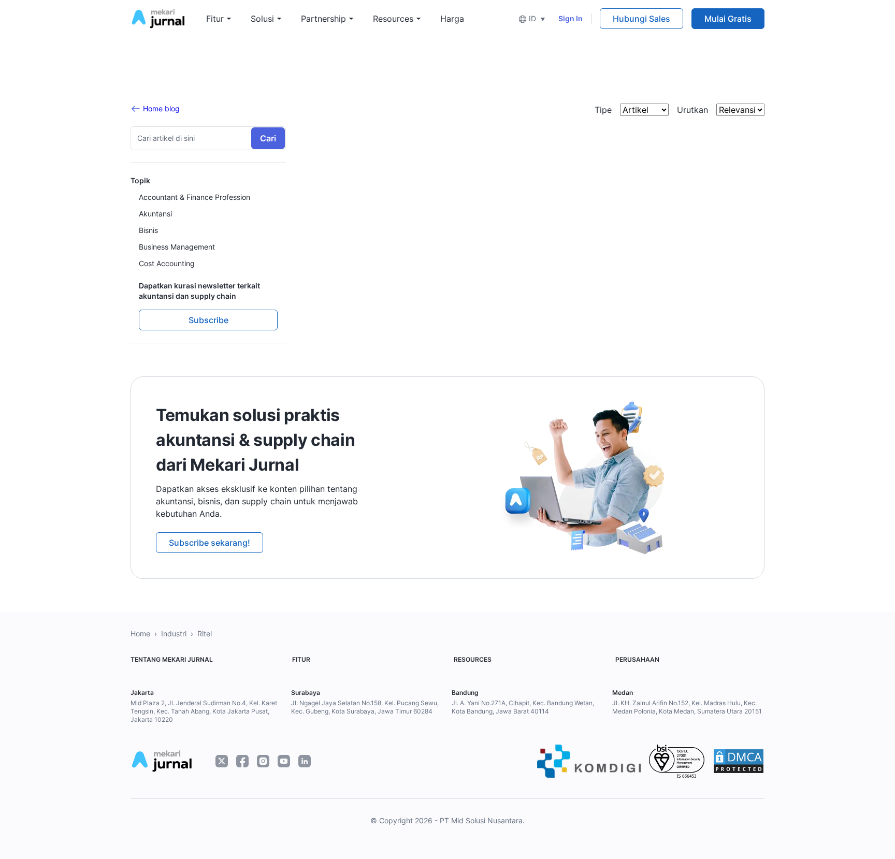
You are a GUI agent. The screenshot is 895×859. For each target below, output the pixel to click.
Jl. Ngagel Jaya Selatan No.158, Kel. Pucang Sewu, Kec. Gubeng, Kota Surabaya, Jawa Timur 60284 (365, 707)
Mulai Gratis (728, 18)
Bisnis (148, 230)
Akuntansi (155, 213)
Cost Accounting (167, 263)
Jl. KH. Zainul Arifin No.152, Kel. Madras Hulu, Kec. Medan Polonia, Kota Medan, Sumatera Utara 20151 (687, 707)
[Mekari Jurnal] (158, 17)
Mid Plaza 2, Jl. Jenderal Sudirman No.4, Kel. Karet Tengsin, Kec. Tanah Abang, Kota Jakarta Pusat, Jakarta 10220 (204, 711)
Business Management (177, 246)
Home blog (161, 108)
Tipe (603, 110)
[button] (531, 18)
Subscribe (208, 320)
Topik (140, 180)
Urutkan (692, 110)
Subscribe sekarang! (209, 542)
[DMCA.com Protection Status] (738, 761)
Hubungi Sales (641, 18)
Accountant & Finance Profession (194, 197)
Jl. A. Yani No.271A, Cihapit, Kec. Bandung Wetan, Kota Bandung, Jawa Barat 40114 (523, 707)
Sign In (570, 18)
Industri (173, 633)
